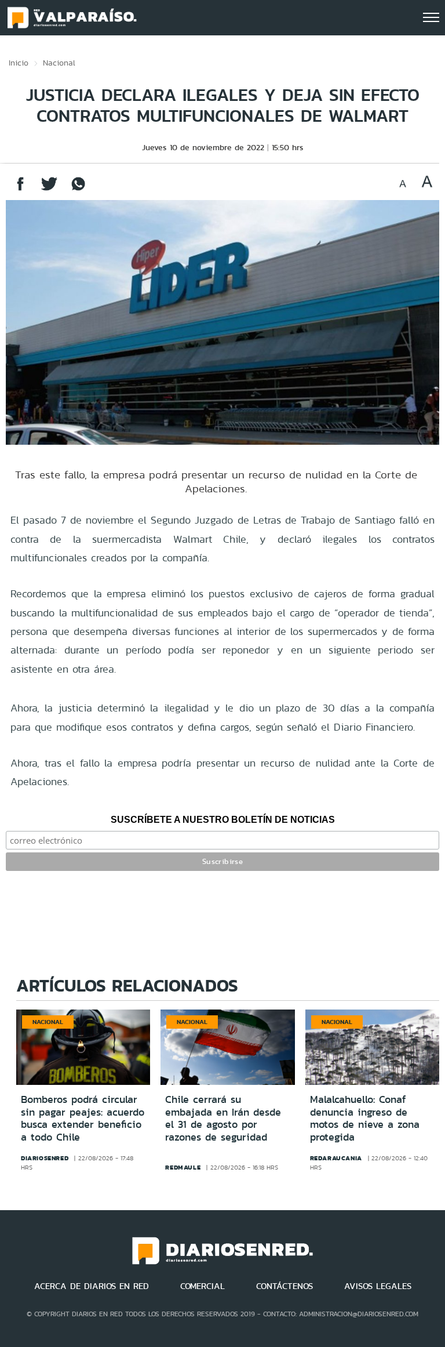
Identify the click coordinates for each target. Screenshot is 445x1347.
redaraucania (336, 1158)
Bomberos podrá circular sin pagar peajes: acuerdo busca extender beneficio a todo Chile (82, 1118)
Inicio (18, 63)
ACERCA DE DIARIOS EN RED (91, 1286)
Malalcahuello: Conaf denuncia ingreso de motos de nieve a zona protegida (365, 1118)
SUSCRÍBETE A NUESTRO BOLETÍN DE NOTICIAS (223, 820)
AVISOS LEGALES (377, 1286)
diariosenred (44, 1158)
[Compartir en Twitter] (49, 189)
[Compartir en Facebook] (20, 189)
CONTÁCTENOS (284, 1286)
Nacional (59, 63)
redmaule (182, 1167)
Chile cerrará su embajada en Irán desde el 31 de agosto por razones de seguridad (223, 1118)
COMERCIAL (202, 1286)
